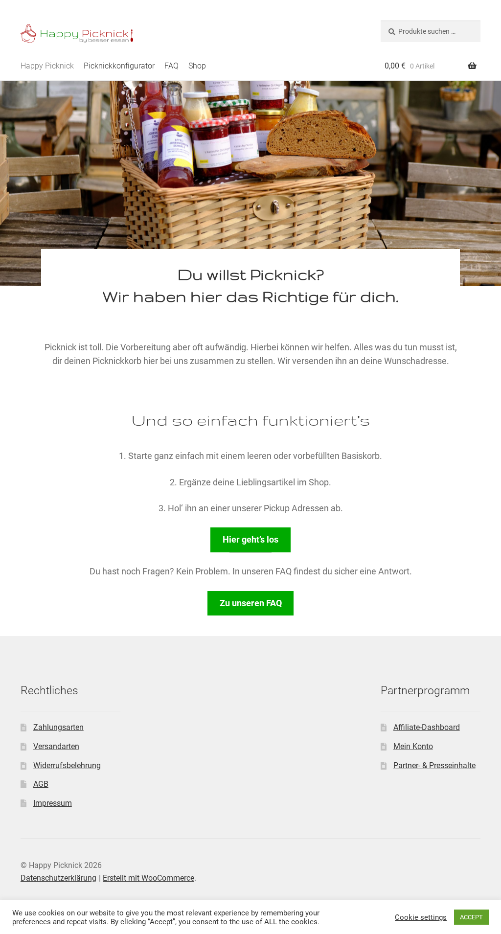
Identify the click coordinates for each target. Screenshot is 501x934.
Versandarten (56, 746)
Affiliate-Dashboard (426, 727)
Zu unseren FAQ (251, 603)
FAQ (171, 65)
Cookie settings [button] (421, 917)
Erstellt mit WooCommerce (148, 878)
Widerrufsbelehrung (67, 765)
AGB (40, 784)
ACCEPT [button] (471, 917)
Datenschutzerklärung (58, 878)
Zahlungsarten (58, 727)
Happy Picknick (47, 65)
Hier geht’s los (250, 540)
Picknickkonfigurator (119, 65)
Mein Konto (413, 746)
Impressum (52, 803)
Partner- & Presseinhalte (434, 765)
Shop (197, 65)
